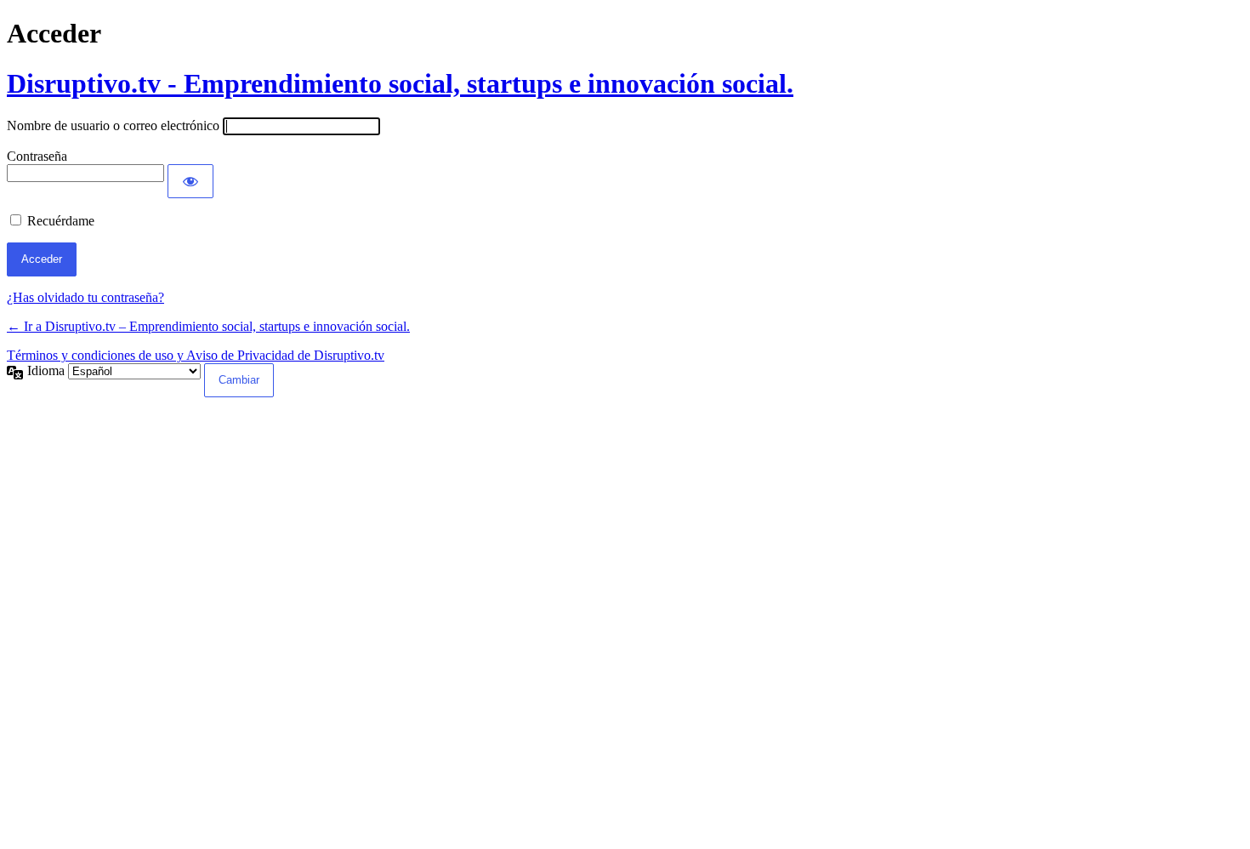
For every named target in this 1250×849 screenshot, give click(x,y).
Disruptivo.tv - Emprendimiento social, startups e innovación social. (400, 83)
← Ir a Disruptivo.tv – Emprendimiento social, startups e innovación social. (208, 326)
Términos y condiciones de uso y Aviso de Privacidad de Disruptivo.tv (195, 355)
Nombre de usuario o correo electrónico (113, 125)
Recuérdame (60, 221)
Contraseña (37, 156)
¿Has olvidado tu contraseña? (85, 297)
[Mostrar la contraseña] (190, 181)
